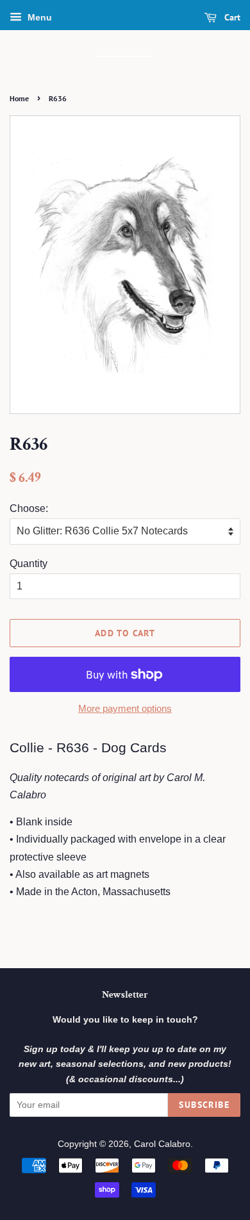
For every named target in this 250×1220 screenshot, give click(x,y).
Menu (38, 17)
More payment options (125, 708)
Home (19, 98)
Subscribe (204, 1104)
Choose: (29, 508)
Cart (231, 17)
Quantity (28, 563)
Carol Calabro (162, 1144)
